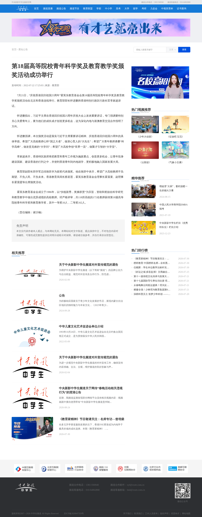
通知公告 (23, 49)
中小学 (108, 8)
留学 (135, 8)
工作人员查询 (151, 513)
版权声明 (164, 513)
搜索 (184, 49)
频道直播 (48, 8)
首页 (36, 8)
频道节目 (74, 8)
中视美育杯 (167, 8)
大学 (127, 8)
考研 (144, 8)
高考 (118, 8)
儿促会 (153, 8)
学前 (98, 8)
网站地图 (186, 513)
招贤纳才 (175, 513)
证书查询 (181, 8)
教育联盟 (88, 8)
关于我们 (127, 513)
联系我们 (138, 513)
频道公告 (61, 8)
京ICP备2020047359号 (74, 513)
